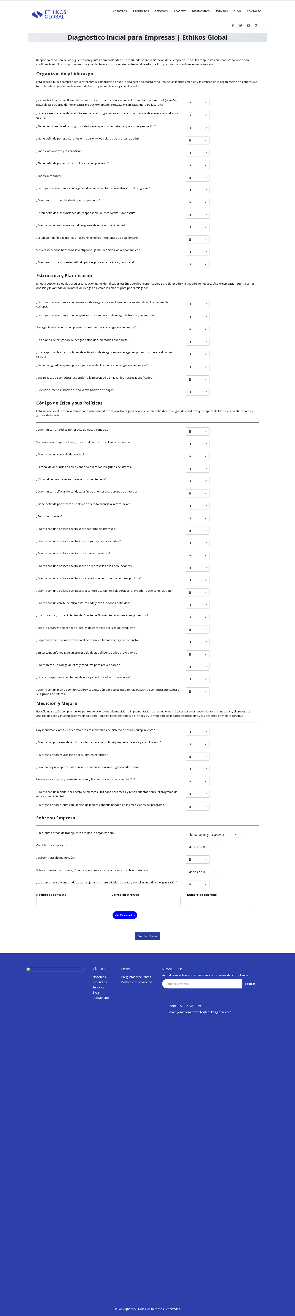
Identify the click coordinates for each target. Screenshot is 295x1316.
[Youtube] (248, 25)
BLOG (237, 11)
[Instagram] (256, 25)
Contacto (254, 11)
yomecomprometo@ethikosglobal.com (204, 1012)
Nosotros (99, 977)
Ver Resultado (147, 936)
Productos (141, 11)
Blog (95, 992)
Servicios (161, 11)
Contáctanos (101, 998)
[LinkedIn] (264, 25)
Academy (180, 11)
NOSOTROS (120, 11)
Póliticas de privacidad (136, 982)
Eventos (222, 11)
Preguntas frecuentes (136, 977)
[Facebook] (233, 25)
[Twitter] (240, 25)
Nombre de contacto (51, 895)
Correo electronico (125, 895)
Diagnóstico (201, 11)
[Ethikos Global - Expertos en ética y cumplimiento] (49, 14)
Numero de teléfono (202, 895)
